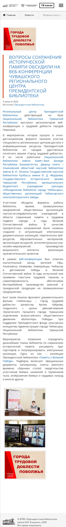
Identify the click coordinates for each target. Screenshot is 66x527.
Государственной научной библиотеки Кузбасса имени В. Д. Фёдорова (33, 173)
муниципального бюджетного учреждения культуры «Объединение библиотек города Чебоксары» (33, 186)
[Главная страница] (11, 5)
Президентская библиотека (29, 104)
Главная (11, 15)
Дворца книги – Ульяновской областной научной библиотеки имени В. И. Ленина (33, 168)
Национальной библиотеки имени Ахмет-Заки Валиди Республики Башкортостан (33, 160)
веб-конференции (30, 259)
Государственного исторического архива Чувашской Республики (33, 180)
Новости (29, 15)
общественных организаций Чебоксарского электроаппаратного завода (33, 195)
